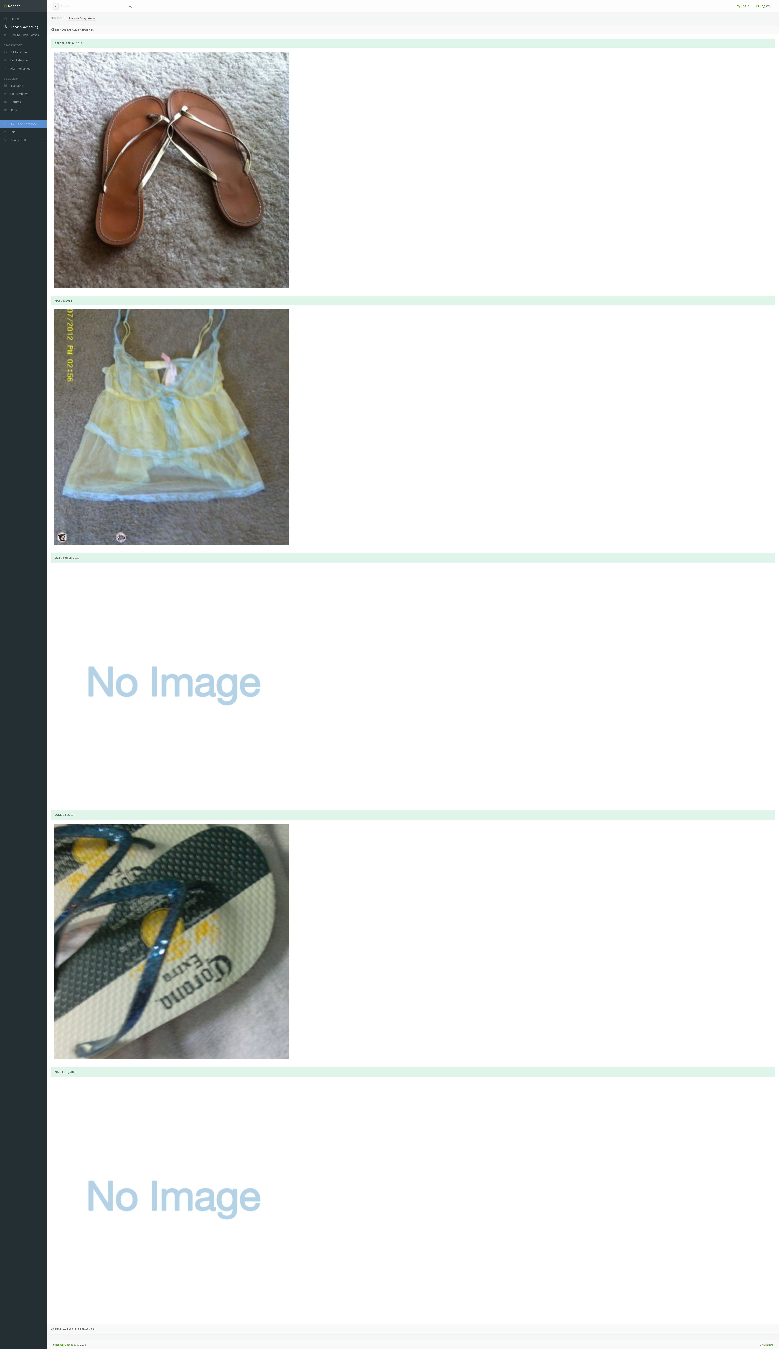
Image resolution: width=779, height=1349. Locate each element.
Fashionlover (187, 424)
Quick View (173, 183)
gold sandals (171, 156)
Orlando (768, 1344)
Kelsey (188, 167)
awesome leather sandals (171, 670)
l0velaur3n (187, 939)
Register (764, 6)
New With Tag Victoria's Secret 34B (171, 413)
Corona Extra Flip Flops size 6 (171, 927)
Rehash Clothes (64, 1344)
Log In (744, 6)
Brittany (187, 681)
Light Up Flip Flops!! (171, 1184)
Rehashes (56, 18)
